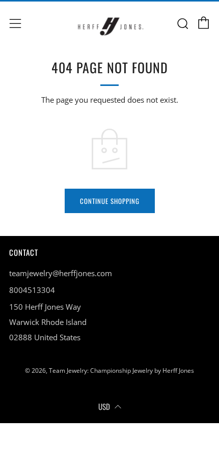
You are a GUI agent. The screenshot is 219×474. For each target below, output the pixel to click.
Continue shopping (110, 201)
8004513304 (32, 290)
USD (104, 406)
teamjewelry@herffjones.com (60, 273)
